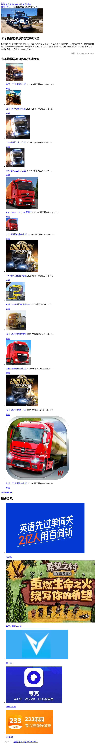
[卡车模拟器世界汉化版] (18, 138)
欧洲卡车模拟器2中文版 (16, 483)
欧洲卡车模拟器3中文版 (16, 334)
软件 (12, 4)
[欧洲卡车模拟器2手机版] (22, 406)
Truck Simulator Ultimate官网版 (19, 212)
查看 (8, 89)
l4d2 (2, 2)
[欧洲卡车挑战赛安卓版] (13, 104)
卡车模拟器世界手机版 (16, 171)
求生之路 (18, 4)
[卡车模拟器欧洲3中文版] (12, 230)
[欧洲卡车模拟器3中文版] (16, 330)
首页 (3, 4)
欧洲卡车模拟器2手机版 (16, 410)
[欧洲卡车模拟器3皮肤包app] (15, 300)
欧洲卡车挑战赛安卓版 (16, 109)
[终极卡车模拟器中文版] (18, 364)
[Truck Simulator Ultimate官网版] (22, 208)
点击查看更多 (7, 492)
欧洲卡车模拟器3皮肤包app (18, 304)
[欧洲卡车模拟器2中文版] (37, 479)
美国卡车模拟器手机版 (16, 84)
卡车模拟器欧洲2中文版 (16, 276)
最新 (29, 4)
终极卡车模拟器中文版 (16, 368)
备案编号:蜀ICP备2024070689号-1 (25, 742)
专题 (25, 4)
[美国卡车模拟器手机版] (14, 80)
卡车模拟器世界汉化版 (16, 142)
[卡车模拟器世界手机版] (15, 166)
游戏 (7, 4)
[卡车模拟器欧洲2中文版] (22, 271)
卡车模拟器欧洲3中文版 (16, 234)
